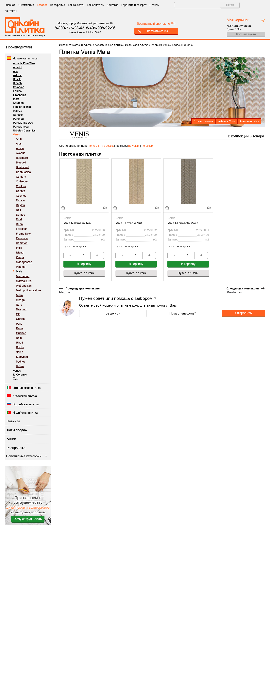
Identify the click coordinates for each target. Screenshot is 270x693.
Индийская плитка (25, 412)
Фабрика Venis (160, 44)
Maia (19, 271)
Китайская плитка (25, 396)
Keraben (18, 103)
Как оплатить (95, 5)
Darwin (20, 200)
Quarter (21, 333)
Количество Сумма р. (239, 24)
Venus (17, 371)
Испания (208, 121)
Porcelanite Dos (23, 123)
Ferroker (21, 229)
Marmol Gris (23, 281)
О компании (26, 5)
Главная (10, 5)
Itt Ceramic (20, 375)
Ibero (16, 99)
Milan (19, 295)
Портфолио (57, 5)
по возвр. (108, 146)
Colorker (18, 87)
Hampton (21, 243)
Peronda (18, 119)
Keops (20, 257)
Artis (19, 144)
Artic (19, 139)
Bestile (17, 79)
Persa (19, 328)
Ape (15, 71)
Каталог (42, 5)
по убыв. (94, 146)
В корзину (84, 264)
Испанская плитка (25, 58)
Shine (19, 352)
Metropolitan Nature (28, 290)
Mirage (20, 300)
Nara (19, 305)
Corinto (20, 191)
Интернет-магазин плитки (75, 44)
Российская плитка (26, 404)
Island (20, 252)
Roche (20, 347)
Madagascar (24, 262)
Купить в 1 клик (84, 273)
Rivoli (19, 343)
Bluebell (21, 162)
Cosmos (21, 196)
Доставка (112, 5)
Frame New (23, 234)
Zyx (15, 378)
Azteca (17, 75)
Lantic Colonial (22, 107)
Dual (19, 219)
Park (19, 324)
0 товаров (245, 25)
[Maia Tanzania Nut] (136, 181)
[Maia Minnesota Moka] (188, 181)
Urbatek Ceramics (24, 130)
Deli (18, 210)
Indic (19, 248)
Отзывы (154, 5)
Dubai (19, 224)
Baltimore (22, 158)
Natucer (18, 115)
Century (21, 177)
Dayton (20, 205)
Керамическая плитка (109, 44)
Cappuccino (23, 172)
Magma (20, 267)
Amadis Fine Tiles (24, 63)
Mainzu (17, 111)
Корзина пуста (246, 34)
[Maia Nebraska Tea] (84, 181)
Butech (17, 83)
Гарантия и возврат (133, 5)
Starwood (22, 357)
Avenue (20, 153)
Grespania (19, 95)
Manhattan (22, 276)
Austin (20, 148)
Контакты (11, 11)
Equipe (17, 91)
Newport (21, 309)
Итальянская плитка (27, 388)
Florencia (22, 238)
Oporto (20, 319)
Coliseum (22, 181)
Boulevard (22, 167)
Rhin (19, 338)
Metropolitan (24, 286)
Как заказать (76, 5)
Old (18, 314)
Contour (21, 186)
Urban (20, 366)
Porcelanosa (21, 127)
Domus (20, 215)
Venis (16, 134)
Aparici (17, 67)
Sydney (20, 361)
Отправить (243, 313)
